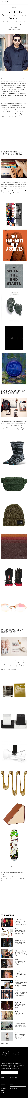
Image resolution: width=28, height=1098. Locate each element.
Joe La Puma (23, 103)
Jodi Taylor (14, 27)
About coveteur (5, 1061)
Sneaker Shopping (11, 108)
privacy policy (13, 1081)
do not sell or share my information (18, 1086)
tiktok (2, 1092)
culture (23, 1)
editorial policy (13, 1077)
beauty (15, 1)
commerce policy (14, 1079)
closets (19, 1)
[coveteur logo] (5, 1)
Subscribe (9, 1072)
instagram (3, 1088)
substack (3, 1090)
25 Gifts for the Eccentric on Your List (10, 877)
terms (11, 1084)
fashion (11, 1)
